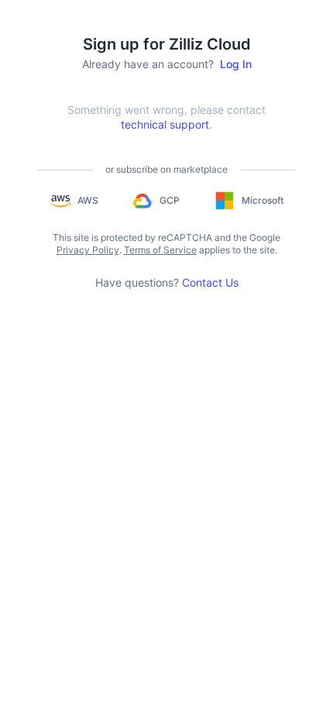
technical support (165, 124)
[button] (73, 200)
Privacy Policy (88, 250)
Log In (236, 63)
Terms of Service (160, 250)
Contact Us (210, 282)
